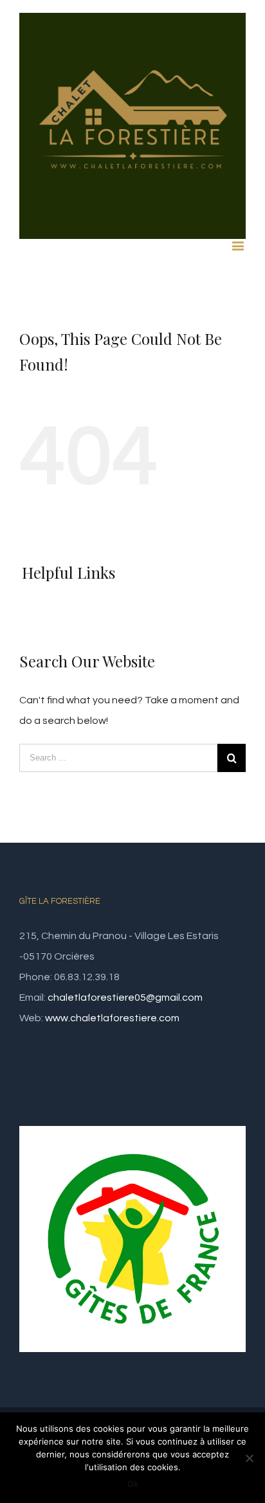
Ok (132, 1484)
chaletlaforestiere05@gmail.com (125, 997)
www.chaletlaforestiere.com (112, 1018)
